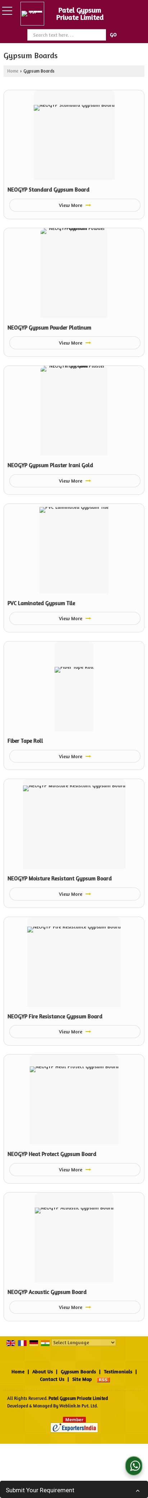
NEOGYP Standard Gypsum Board (48, 189)
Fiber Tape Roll (25, 740)
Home (12, 71)
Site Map (82, 1379)
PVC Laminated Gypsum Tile (41, 603)
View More (71, 205)
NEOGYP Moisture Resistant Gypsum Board (60, 878)
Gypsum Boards (78, 1371)
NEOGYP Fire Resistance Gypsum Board (55, 1016)
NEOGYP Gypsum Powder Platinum (49, 327)
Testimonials (118, 1371)
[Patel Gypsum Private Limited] (34, 14)
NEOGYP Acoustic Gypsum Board (47, 1292)
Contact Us (52, 1379)
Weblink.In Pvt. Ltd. (78, 1406)
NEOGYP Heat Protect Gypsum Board (52, 1154)
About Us (42, 1371)
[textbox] (67, 35)
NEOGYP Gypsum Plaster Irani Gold (50, 465)
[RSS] (103, 1379)
